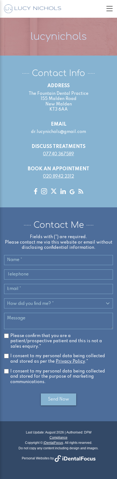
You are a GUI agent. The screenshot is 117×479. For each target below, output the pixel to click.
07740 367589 (58, 154)
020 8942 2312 (58, 176)
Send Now (58, 399)
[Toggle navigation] (109, 8)
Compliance (58, 437)
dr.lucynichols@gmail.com (58, 132)
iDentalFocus (53, 443)
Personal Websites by (38, 458)
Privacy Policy (70, 361)
